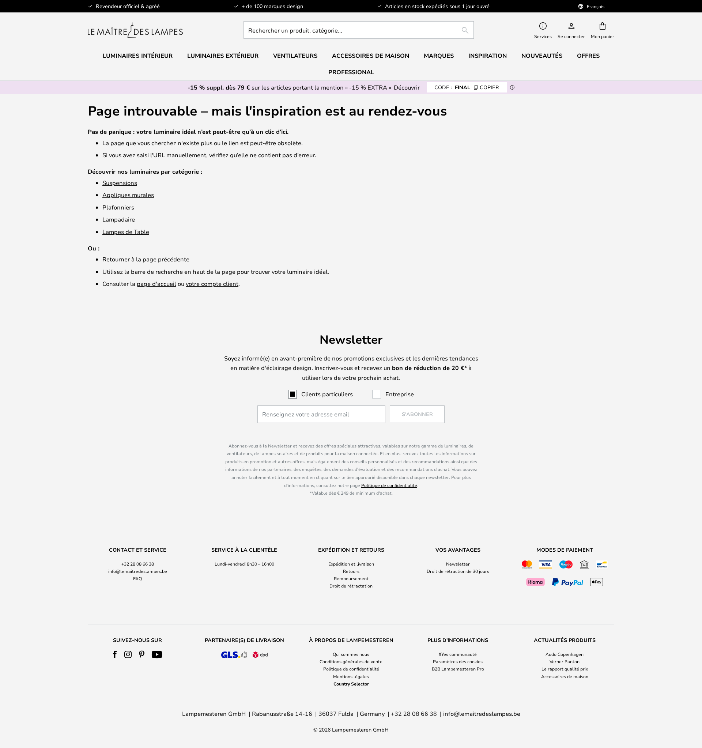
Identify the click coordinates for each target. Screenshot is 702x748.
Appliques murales (128, 195)
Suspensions (119, 182)
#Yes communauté (458, 654)
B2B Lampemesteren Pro (458, 669)
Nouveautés (541, 56)
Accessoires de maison (564, 676)
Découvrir (407, 87)
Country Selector (351, 684)
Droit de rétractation (351, 586)
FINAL (466, 87)
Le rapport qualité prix (564, 669)
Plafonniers (118, 207)
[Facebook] (115, 654)
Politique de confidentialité (389, 485)
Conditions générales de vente (351, 661)
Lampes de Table (125, 231)
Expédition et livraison (351, 564)
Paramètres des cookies (458, 661)
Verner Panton (565, 661)
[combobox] (358, 30)
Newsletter (458, 564)
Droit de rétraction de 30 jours (458, 571)
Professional (351, 72)
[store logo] (135, 30)
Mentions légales (351, 676)
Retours (351, 571)
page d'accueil (156, 283)
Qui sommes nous (351, 654)
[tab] (137, 568)
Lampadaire (118, 219)
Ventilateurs (295, 56)
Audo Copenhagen (565, 654)
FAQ (137, 578)
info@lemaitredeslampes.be (137, 571)
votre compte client (212, 283)
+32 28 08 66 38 (137, 564)
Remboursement (351, 578)
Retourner (116, 259)
